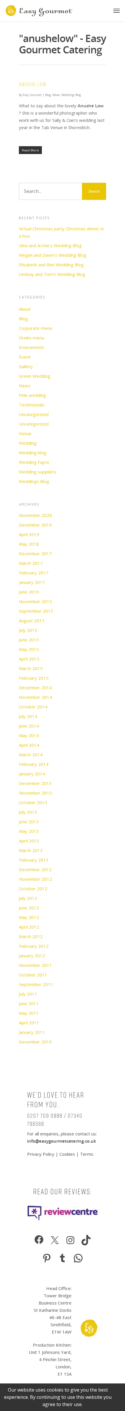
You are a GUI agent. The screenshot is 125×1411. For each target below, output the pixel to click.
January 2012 (32, 955)
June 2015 (29, 640)
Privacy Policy (41, 1154)
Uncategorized (34, 424)
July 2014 (28, 716)
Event (25, 357)
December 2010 (35, 1042)
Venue (25, 433)
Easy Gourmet (32, 95)
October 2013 (33, 802)
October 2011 (33, 975)
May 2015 (29, 649)
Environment (31, 347)
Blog (48, 95)
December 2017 (35, 553)
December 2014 (35, 687)
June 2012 (29, 908)
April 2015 (29, 659)
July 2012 (28, 898)
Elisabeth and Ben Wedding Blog (51, 264)
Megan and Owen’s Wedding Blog (52, 255)
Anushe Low (33, 84)
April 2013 (29, 841)
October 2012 (33, 888)
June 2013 (29, 821)
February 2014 (34, 764)
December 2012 (35, 869)
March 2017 (31, 563)
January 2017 (32, 582)
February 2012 (34, 946)
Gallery (26, 366)
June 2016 (29, 592)
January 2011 (32, 1032)
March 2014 (31, 754)
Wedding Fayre (34, 462)
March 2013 (31, 850)
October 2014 (33, 707)
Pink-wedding (32, 395)
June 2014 (29, 726)
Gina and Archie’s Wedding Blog (50, 245)
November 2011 (35, 965)
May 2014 (29, 735)
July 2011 (28, 994)
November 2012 (35, 879)
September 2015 (36, 611)
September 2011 (36, 984)
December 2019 (35, 525)
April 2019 (29, 534)
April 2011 (29, 1022)
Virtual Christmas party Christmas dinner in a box (61, 232)
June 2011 (29, 1003)
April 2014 (29, 745)
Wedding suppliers (37, 472)
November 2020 (35, 515)
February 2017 (34, 573)
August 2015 (31, 620)
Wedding (28, 443)
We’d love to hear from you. (55, 1100)
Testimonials (31, 405)
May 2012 (29, 917)
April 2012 (29, 927)
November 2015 (35, 601)
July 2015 (28, 630)
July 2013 (28, 812)
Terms (86, 1154)
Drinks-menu (31, 338)
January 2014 (32, 774)
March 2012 (31, 936)
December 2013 (35, 783)
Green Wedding (34, 376)
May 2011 (29, 1013)
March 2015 (31, 668)
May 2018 (29, 544)
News (56, 95)
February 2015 (34, 678)
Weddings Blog (71, 95)
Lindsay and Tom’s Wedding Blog (52, 274)
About (25, 309)
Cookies (67, 1154)
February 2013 (34, 860)
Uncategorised (34, 414)
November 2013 (35, 793)
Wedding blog (33, 452)
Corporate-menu (35, 328)
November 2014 (35, 697)
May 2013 (29, 831)
